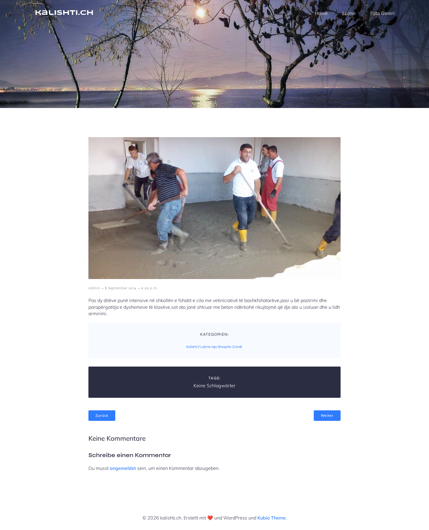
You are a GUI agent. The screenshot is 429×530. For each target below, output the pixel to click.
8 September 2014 (120, 288)
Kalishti (192, 347)
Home (321, 13)
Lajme (349, 13)
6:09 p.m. (149, 288)
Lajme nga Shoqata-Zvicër (221, 347)
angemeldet (123, 468)
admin (94, 288)
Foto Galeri (382, 13)
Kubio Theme (271, 518)
